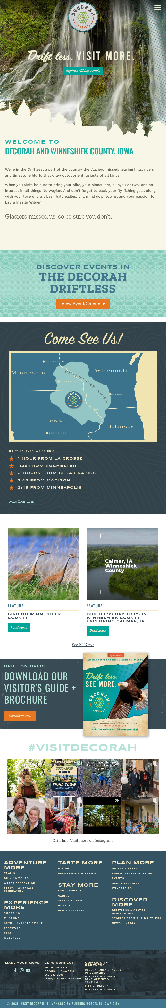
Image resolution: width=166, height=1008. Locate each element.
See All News (83, 644)
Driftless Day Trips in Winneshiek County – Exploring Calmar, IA (117, 618)
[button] (157, 7)
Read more (19, 627)
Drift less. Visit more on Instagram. (83, 840)
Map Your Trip (21, 501)
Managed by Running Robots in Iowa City (85, 1003)
